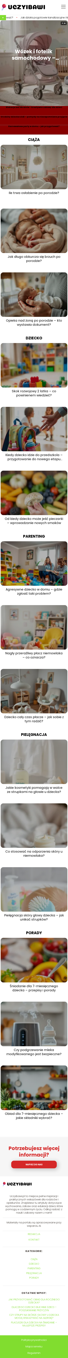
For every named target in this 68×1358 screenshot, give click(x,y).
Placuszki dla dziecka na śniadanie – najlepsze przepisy (34, 1324)
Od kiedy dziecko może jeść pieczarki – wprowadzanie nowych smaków (34, 521)
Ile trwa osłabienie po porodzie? (34, 193)
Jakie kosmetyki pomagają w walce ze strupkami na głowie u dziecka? (33, 790)
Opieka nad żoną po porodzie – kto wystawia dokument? (34, 322)
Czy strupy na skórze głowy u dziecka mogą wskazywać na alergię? (34, 1316)
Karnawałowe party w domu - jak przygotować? (34, 126)
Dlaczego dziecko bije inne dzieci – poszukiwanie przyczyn (34, 1308)
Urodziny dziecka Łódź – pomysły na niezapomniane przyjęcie (34, 117)
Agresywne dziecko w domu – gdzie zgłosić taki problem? (34, 591)
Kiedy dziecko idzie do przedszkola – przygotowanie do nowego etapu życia (34, 457)
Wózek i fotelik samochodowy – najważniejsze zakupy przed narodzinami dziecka (33, 54)
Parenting (34, 536)
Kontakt (34, 1239)
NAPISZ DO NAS (34, 1164)
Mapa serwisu (33, 1346)
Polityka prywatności (34, 1340)
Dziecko (34, 338)
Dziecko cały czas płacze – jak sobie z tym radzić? (34, 719)
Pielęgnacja (34, 734)
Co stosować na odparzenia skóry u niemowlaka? (33, 853)
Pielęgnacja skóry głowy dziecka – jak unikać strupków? (34, 917)
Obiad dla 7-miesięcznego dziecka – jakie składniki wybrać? (34, 1116)
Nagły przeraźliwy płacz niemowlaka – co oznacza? (34, 655)
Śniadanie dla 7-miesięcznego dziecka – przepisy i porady (34, 988)
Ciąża (34, 139)
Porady (34, 932)
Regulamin (34, 1353)
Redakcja (34, 1234)
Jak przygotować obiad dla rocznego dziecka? (34, 1301)
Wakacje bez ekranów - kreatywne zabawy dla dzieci (34, 107)
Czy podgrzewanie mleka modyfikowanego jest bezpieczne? (34, 1052)
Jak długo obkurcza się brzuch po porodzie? (34, 259)
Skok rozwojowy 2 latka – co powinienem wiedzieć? (34, 393)
